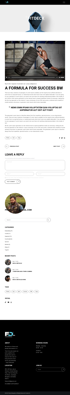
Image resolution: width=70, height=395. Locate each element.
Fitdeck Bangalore (12, 393)
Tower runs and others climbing (22, 271)
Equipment (14, 84)
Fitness (7, 137)
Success (25, 291)
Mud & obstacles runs (19, 279)
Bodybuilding (7, 231)
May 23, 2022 (8, 84)
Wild (31, 291)
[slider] (62, 77)
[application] (35, 77)
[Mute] (59, 77)
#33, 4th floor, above (10, 369)
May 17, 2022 (15, 261)
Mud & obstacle (17, 263)
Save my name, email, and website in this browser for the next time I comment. (25, 177)
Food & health (20, 84)
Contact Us (27, 393)
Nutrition (7, 244)
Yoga (19, 137)
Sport (19, 291)
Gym (24, 84)
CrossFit (6, 233)
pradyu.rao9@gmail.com (31, 84)
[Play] (6, 77)
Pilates (6, 247)
